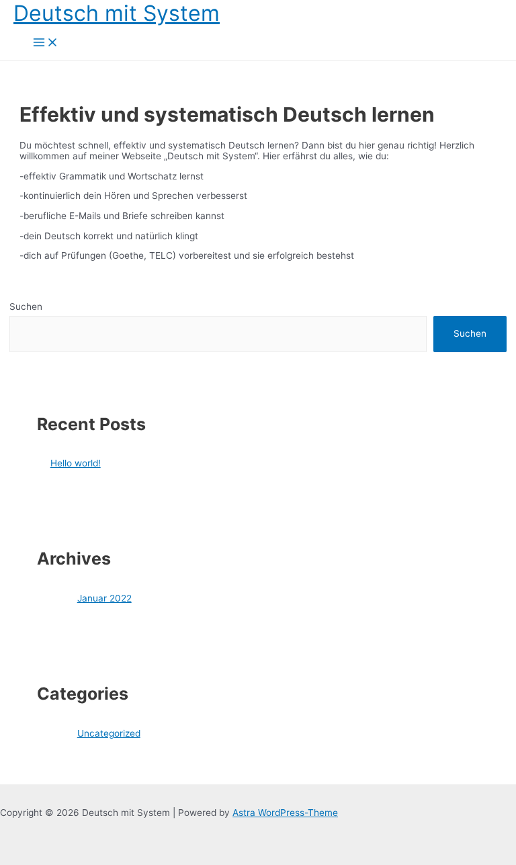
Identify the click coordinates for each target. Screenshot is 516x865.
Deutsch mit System (116, 13)
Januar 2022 (104, 598)
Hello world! (75, 463)
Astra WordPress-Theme (285, 812)
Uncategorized (108, 733)
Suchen (25, 306)
